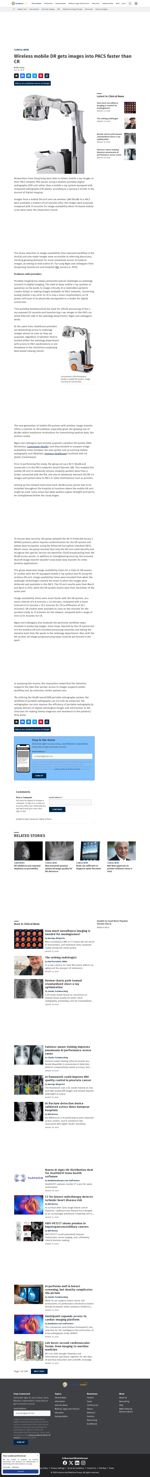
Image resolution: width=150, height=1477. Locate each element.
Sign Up (39, 776)
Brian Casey (19, 67)
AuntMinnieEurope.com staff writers (64, 1180)
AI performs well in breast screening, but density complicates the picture (69, 1290)
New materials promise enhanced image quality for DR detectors (58, 869)
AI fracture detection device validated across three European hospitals (67, 1107)
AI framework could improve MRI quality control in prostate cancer (68, 1078)
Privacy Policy (42, 1468)
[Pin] (40, 75)
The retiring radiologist (107, 118)
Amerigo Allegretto (56, 938)
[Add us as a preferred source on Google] (47, 75)
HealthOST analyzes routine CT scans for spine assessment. (68, 1185)
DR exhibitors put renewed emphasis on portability (27, 867)
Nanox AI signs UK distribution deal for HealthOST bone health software (69, 1173)
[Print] (16, 75)
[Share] (22, 75)
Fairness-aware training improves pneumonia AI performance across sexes (109, 152)
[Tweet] (34, 75)
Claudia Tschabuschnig (58, 991)
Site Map (102, 1468)
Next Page (39, 1371)
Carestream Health (37, 446)
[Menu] (136, 3)
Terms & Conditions (75, 1468)
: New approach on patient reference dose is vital (119, 869)
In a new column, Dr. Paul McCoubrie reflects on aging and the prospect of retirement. (69, 966)
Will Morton (53, 1114)
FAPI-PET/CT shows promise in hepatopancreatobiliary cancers (67, 1225)
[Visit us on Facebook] (65, 1463)
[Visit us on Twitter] (71, 1463)
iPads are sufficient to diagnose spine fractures (88, 867)
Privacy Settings (58, 1468)
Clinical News (21, 49)
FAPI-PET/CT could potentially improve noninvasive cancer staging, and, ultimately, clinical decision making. (67, 1237)
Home (111, 1468)
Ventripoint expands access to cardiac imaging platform (66, 1318)
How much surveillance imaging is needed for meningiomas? (107, 105)
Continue (57, 809)
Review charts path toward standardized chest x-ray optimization (109, 137)
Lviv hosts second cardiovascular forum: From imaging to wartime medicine (67, 1346)
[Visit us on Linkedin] (77, 1463)
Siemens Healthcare (56, 453)
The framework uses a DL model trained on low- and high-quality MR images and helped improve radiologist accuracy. (69, 1091)
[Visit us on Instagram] (83, 1463)
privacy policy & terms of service (67, 769)
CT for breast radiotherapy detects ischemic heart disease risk (69, 1198)
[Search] (130, 3)
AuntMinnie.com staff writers (61, 1324)
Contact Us (91, 1468)
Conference (19, 863)
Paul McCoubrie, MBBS (57, 961)
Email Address (39, 752)
